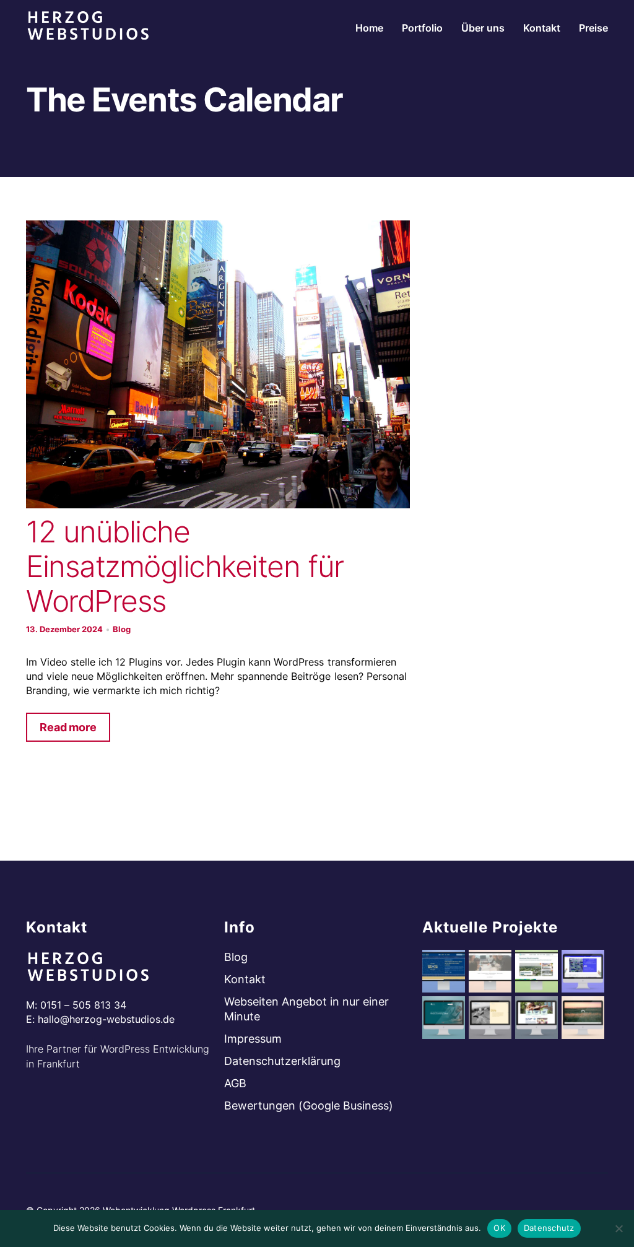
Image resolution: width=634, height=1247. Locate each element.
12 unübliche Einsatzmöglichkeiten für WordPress (185, 566)
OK (499, 1228)
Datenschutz (549, 1228)
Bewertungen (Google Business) (308, 1105)
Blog (122, 629)
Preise (593, 28)
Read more (68, 727)
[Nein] (618, 1228)
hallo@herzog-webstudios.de (106, 1019)
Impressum (253, 1038)
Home (369, 28)
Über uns (483, 28)
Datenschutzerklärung (282, 1060)
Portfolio (422, 28)
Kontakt (541, 28)
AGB (235, 1083)
